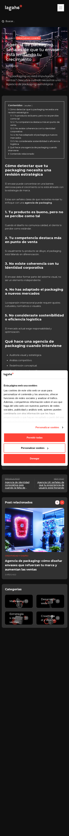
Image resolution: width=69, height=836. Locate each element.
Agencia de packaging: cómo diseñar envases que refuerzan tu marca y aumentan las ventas (33, 565)
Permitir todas (35, 437)
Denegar (34, 458)
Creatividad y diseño (28, 38)
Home (9, 38)
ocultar (28, 105)
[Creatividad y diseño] (50, 618)
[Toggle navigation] (60, 7)
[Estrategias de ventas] (19, 618)
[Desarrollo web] (50, 601)
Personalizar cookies (47, 427)
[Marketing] (19, 601)
